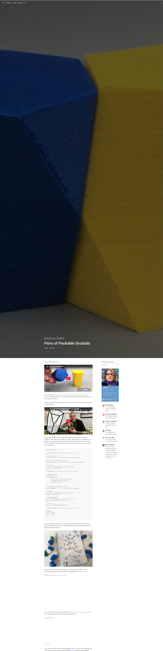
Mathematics (60, 338)
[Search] (160, 3)
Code (54, 338)
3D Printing (47, 338)
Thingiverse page (82, 571)
